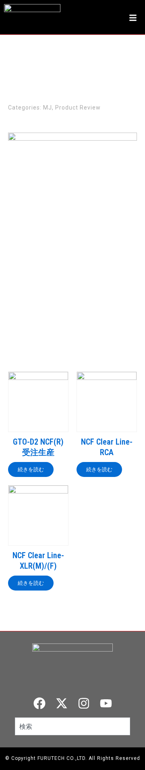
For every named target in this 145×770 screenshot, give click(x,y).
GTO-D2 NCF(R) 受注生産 (38, 447)
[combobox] (72, 726)
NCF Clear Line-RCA (107, 447)
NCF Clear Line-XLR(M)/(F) (38, 561)
